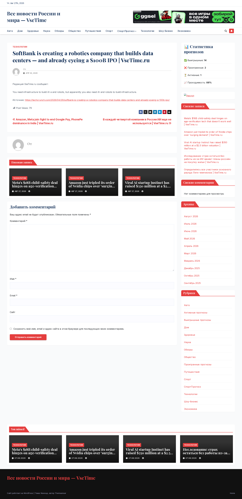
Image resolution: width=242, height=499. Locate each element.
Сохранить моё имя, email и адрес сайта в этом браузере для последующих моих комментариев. (68, 328)
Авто (10, 31)
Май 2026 (189, 238)
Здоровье (33, 31)
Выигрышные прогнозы (197, 320)
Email (13, 295)
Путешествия (93, 31)
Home (232, 493)
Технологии (147, 31)
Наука (46, 31)
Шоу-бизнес (166, 31)
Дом (20, 31)
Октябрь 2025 (191, 275)
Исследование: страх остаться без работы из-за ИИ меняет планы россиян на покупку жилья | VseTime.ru (207, 159)
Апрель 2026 (191, 246)
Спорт (109, 31)
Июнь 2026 (190, 231)
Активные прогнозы (195, 312)
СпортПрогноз (126, 31)
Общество (74, 31)
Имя (13, 278)
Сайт (12, 312)
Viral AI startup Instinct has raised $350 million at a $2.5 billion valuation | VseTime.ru (148, 186)
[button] (226, 31)
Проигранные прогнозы (197, 364)
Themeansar (60, 493)
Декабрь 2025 (192, 268)
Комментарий (18, 221)
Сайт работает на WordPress (20, 493)
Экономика (184, 31)
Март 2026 (190, 253)
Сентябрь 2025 (192, 283)
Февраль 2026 (192, 260)
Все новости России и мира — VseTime (33, 16)
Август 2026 (191, 216)
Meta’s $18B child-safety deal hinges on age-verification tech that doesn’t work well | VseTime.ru (35, 187)
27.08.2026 (20, 458)
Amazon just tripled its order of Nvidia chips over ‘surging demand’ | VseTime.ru (92, 186)
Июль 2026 (190, 223)
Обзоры (59, 31)
